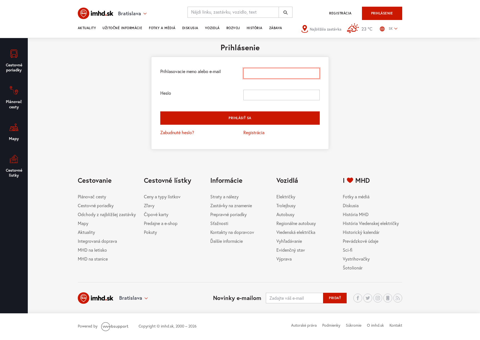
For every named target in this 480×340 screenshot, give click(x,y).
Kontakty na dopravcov (232, 232)
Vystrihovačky (356, 259)
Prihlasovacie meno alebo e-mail (190, 71)
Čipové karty (156, 214)
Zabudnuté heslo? (177, 132)
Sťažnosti (219, 223)
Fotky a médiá (162, 28)
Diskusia (190, 28)
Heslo (165, 93)
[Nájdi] (285, 12)
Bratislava (130, 297)
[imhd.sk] (95, 13)
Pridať (335, 298)
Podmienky (331, 325)
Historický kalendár (361, 232)
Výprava (284, 259)
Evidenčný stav (290, 250)
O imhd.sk (375, 325)
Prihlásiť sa (240, 118)
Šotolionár (352, 268)
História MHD (356, 214)
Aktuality (87, 28)
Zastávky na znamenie (231, 205)
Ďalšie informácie (226, 241)
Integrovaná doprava (97, 241)
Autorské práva (304, 325)
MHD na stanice (93, 259)
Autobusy (285, 214)
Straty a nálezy (224, 196)
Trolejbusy (286, 205)
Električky (285, 196)
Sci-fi (347, 250)
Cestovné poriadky (96, 205)
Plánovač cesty (92, 196)
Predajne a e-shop (161, 223)
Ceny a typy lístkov (162, 196)
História (254, 28)
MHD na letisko (92, 250)
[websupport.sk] (115, 326)
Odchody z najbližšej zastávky (107, 214)
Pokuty (150, 232)
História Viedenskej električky (371, 223)
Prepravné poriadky (228, 214)
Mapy (83, 223)
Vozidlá (212, 28)
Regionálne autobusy (296, 223)
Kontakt (395, 325)
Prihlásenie (382, 13)
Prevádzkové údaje (360, 241)
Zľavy (149, 205)
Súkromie (353, 325)
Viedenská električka (295, 232)
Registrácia (340, 13)
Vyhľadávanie (289, 241)
